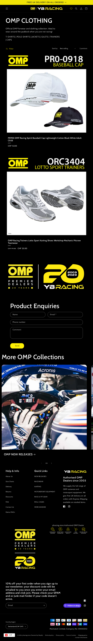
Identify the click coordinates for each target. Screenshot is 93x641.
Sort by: (55, 48)
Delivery (9, 487)
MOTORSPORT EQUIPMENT (44, 492)
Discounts (9, 497)
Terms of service (71, 635)
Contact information (81, 637)
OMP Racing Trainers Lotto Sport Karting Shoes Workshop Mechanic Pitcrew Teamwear (44, 241)
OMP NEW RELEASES (18, 454)
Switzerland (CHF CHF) (15, 626)
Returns (8, 492)
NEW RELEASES (40, 476)
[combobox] (9, 635)
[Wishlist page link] (71, 8)
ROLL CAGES (39, 502)
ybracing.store (26, 635)
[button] (6, 8)
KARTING (37, 487)
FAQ (7, 502)
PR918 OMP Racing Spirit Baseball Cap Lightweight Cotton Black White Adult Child (45, 139)
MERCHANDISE (40, 507)
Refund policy (49, 635)
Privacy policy (60, 635)
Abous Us (9, 476)
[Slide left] (41, 463)
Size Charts (10, 481)
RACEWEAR (38, 481)
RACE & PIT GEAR (40, 497)
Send (17, 346)
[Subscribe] (43, 605)
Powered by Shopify (37, 635)
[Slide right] (51, 463)
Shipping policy (82, 635)
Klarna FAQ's (10, 512)
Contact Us (10, 507)
